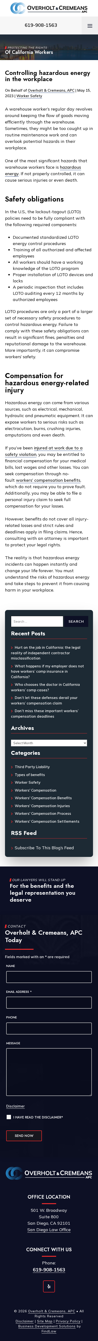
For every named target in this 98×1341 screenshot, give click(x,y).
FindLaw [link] (49, 1331)
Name (10, 966)
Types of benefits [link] (30, 774)
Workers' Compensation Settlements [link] (47, 821)
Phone (11, 1017)
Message (13, 1043)
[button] (90, 25)
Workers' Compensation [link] (35, 790)
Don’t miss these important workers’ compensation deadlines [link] (44, 714)
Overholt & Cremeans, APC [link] (51, 90)
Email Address (19, 991)
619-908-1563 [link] (41, 25)
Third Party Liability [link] (32, 767)
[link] (49, 8)
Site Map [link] (45, 1321)
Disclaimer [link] (25, 1321)
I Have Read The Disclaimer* (38, 1117)
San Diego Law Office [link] (49, 1229)
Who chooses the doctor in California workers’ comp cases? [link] (45, 687)
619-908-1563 (49, 1270)
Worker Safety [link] (29, 96)
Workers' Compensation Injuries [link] (42, 806)
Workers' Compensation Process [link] (43, 813)
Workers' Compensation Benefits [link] (43, 798)
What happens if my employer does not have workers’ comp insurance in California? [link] (47, 671)
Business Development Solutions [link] (47, 1326)
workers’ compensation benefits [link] (48, 480)
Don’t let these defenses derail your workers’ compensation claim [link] (44, 700)
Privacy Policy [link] (68, 1321)
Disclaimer (15, 1106)
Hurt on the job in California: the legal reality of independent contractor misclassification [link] (45, 652)
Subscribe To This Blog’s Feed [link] (44, 847)
